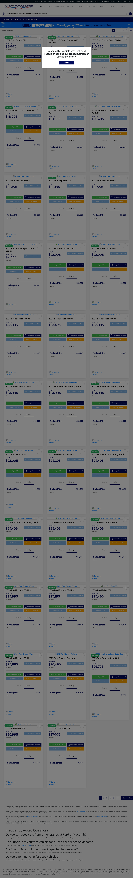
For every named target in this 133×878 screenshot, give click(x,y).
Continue (66, 63)
